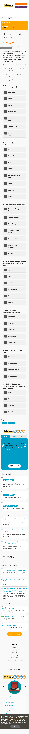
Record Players (10, 702)
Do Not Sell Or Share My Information (14, 660)
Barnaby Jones (12, 28)
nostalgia (6, 480)
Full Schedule (21, 3)
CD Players (8, 708)
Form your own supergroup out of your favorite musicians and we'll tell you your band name (14, 484)
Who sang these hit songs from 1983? (13, 508)
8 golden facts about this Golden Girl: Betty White (14, 523)
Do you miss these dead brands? (12, 497)
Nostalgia (11, 423)
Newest (23, 436)
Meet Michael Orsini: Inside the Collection (11, 619)
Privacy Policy (15, 722)
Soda (4, 423)
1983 (4, 505)
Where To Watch (21, 6)
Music (15, 505)
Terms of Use (14, 657)
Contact (14, 650)
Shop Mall (15, 466)
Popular (14, 436)
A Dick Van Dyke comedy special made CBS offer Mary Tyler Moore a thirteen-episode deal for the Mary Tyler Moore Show (14, 596)
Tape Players (9, 705)
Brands (12, 494)
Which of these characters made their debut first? (14, 535)
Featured (5, 436)
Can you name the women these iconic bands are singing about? (14, 611)
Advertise (14, 652)
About (14, 647)
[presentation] (3, 445)
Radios (7, 700)
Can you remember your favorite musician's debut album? (12, 547)
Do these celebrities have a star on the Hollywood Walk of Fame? (14, 628)
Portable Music (10, 711)
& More (7, 713)
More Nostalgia (14, 634)
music (11, 480)
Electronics (14, 697)
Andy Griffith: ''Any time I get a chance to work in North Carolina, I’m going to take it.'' (14, 574)
